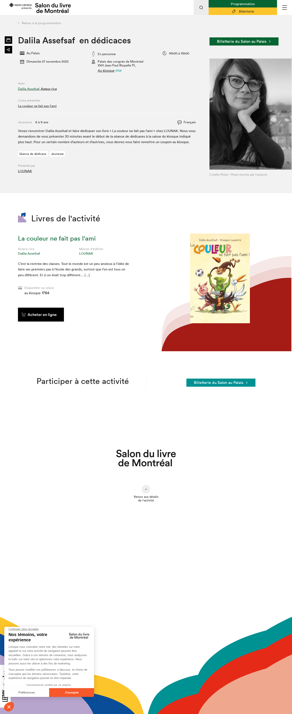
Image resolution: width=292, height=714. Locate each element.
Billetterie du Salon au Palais (241, 41)
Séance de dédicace (32, 154)
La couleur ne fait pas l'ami (37, 106)
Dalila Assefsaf (29, 253)
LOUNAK (25, 171)
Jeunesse (57, 154)
